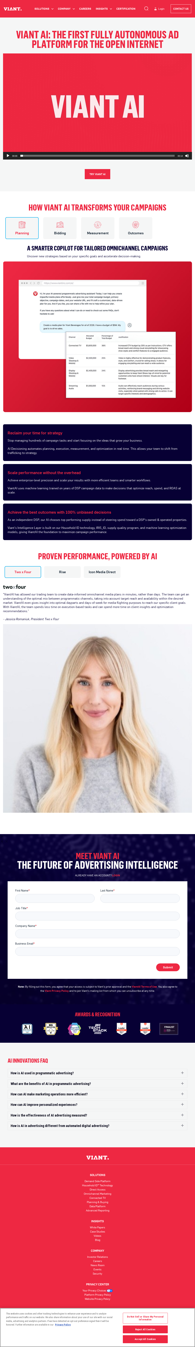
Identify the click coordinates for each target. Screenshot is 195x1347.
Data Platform (97, 1206)
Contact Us (181, 8)
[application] (97, 106)
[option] (97, 325)
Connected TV (98, 1198)
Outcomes (136, 232)
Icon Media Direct (102, 571)
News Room (98, 1265)
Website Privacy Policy (97, 1299)
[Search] (146, 7)
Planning (22, 232)
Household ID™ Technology (97, 1185)
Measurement (98, 232)
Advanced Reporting (97, 1210)
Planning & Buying (97, 1202)
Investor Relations (97, 1257)
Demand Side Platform (97, 1181)
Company (66, 8)
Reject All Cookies (145, 1329)
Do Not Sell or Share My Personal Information (145, 1318)
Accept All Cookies (145, 1339)
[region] (97, 1327)
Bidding (60, 232)
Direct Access (97, 1189)
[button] (97, 106)
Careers (85, 8)
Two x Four (22, 571)
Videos (97, 1235)
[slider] (97, 156)
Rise (62, 571)
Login (161, 8)
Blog (97, 1240)
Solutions (43, 8)
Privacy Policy (63, 1324)
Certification (125, 8)
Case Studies (97, 1231)
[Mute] (187, 156)
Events (97, 1269)
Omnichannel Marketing (97, 1193)
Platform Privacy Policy (97, 1294)
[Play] (8, 156)
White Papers (97, 1227)
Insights (104, 8)
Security (97, 1273)
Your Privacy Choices (94, 1290)
